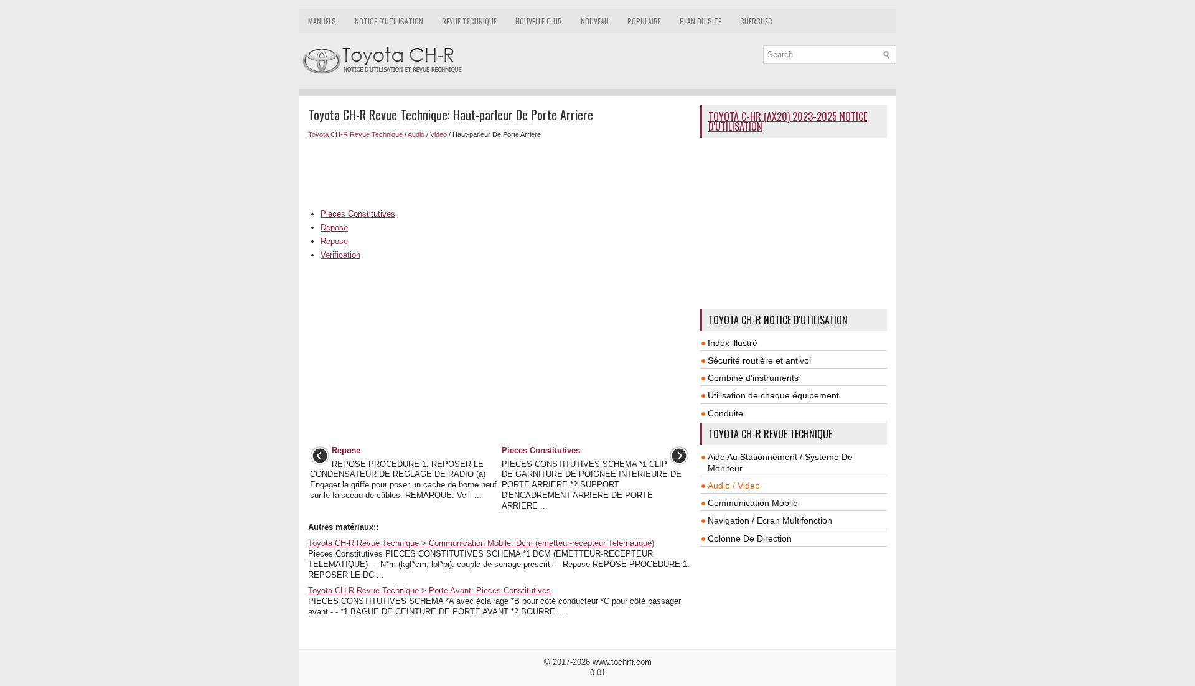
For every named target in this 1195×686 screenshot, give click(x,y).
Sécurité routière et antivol (759, 360)
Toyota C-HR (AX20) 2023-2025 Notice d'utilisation (787, 121)
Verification (340, 255)
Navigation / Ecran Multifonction (770, 520)
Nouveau (595, 21)
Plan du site (700, 21)
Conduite (725, 413)
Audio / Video (427, 134)
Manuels (322, 21)
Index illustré (732, 343)
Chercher (756, 21)
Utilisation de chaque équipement (773, 395)
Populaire (644, 21)
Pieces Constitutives (358, 213)
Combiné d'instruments (753, 378)
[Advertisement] (499, 172)
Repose (334, 241)
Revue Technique (469, 21)
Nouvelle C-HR (538, 21)
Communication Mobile (753, 503)
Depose (334, 227)
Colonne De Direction (750, 538)
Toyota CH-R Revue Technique (355, 134)
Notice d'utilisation (389, 21)
